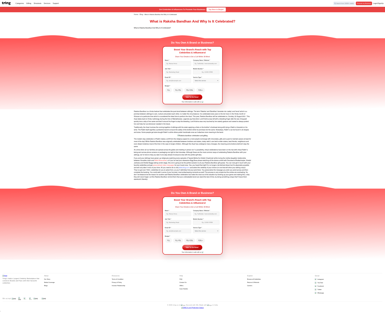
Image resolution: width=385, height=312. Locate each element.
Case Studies (183, 289)
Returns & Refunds (253, 282)
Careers (249, 285)
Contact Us (182, 282)
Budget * (167, 86)
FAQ (180, 279)
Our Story (47, 279)
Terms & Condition (117, 279)
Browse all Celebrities (254, 279)
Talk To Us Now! (192, 97)
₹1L (168, 90)
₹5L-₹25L (189, 90)
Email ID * (168, 77)
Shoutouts (37, 3)
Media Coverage (49, 282)
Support (56, 3)
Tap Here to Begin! (216, 9)
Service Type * (197, 77)
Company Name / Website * (201, 60)
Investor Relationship (118, 285)
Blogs (46, 285)
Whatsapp (320, 293)
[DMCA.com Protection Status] (192, 308)
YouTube (320, 282)
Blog (141, 14)
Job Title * (168, 69)
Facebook (320, 286)
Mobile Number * (198, 69)
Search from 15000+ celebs (345, 3)
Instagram (320, 279)
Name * (167, 60)
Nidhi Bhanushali (160, 160)
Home (136, 14)
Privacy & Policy (117, 282)
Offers (181, 285)
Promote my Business (364, 3)
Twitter (319, 289)
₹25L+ (200, 90)
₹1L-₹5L (178, 90)
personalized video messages (163, 165)
